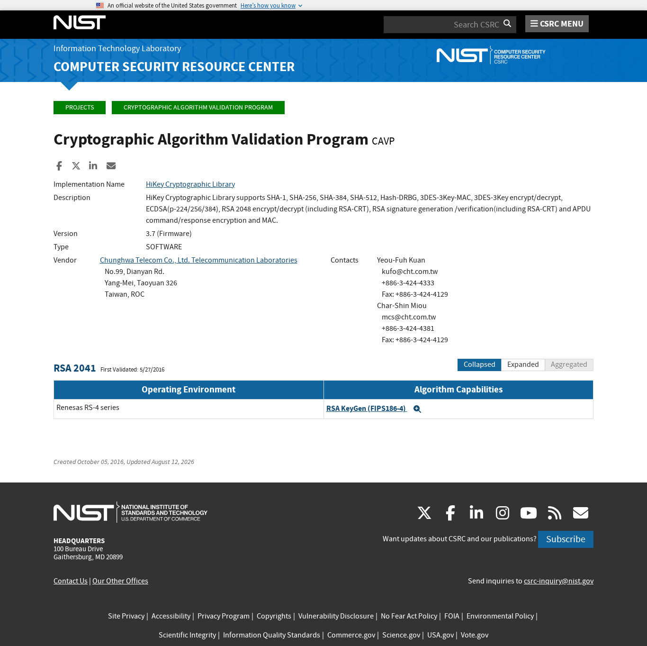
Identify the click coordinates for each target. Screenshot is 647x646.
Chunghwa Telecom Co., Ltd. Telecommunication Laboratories (198, 260)
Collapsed (479, 364)
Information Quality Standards (271, 635)
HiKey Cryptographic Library (190, 184)
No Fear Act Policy (409, 616)
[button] (417, 409)
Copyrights (274, 616)
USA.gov (440, 635)
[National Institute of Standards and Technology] (130, 512)
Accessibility (171, 616)
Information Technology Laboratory (117, 48)
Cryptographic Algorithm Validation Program (198, 107)
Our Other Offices (120, 581)
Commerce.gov (351, 635)
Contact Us (71, 581)
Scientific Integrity (187, 635)
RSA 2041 (75, 368)
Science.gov (401, 635)
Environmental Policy (500, 616)
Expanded (523, 364)
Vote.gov (474, 635)
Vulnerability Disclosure (336, 616)
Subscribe (565, 539)
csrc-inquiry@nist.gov (558, 581)
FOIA (451, 616)
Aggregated (569, 364)
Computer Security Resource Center (174, 66)
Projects (79, 107)
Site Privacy (126, 616)
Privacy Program (224, 616)
